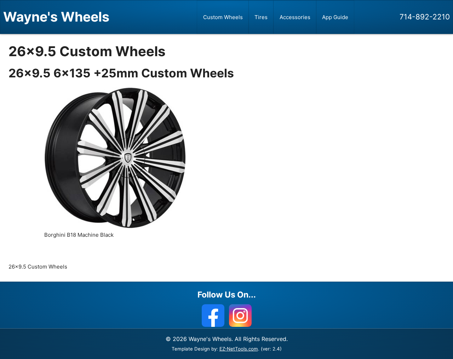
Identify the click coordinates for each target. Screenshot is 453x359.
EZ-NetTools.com (238, 349)
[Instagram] (240, 315)
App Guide (335, 17)
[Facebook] (213, 315)
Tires (261, 17)
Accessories (295, 17)
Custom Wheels (223, 17)
